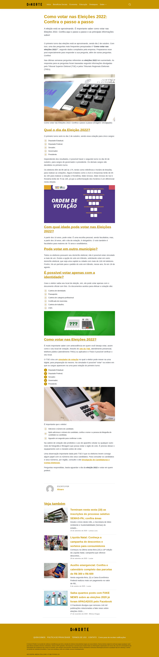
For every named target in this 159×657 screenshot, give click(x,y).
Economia (73, 4)
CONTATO (92, 637)
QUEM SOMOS (39, 637)
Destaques (93, 4)
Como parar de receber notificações (112, 637)
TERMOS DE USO (79, 637)
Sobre (102, 4)
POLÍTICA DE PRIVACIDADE (58, 637)
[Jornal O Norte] (34, 4)
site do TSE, (85, 349)
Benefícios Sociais (60, 4)
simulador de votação (68, 359)
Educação (83, 4)
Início (49, 4)
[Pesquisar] (130, 4)
